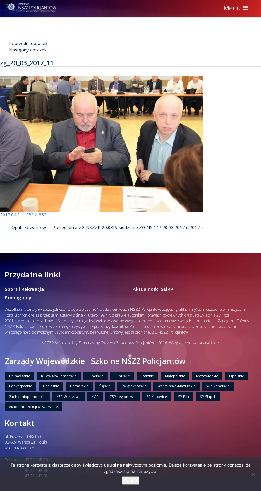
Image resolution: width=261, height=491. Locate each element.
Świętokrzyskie (134, 386)
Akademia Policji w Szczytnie (33, 406)
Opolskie (236, 375)
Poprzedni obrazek (28, 43)
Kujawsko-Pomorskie (59, 375)
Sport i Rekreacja (24, 289)
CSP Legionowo (122, 396)
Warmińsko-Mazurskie (176, 386)
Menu (237, 8)
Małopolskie (175, 375)
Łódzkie (147, 375)
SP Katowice (156, 396)
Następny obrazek (27, 50)
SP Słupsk (208, 396)
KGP (95, 396)
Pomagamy (18, 297)
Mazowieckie (207, 375)
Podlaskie (51, 386)
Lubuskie (122, 375)
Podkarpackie (20, 386)
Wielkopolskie (218, 386)
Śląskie (105, 386)
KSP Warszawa (68, 396)
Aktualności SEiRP (153, 289)
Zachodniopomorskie (27, 396)
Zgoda (130, 480)
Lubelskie (96, 375)
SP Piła (183, 396)
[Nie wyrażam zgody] (253, 474)
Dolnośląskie (19, 375)
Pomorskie (79, 386)
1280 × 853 (35, 215)
